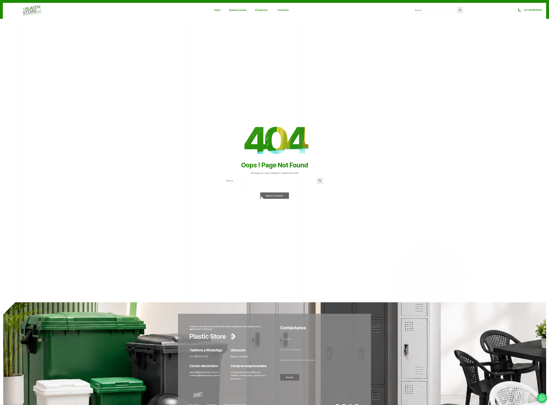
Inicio (217, 10)
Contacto (283, 10)
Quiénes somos (238, 10)
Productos (261, 10)
